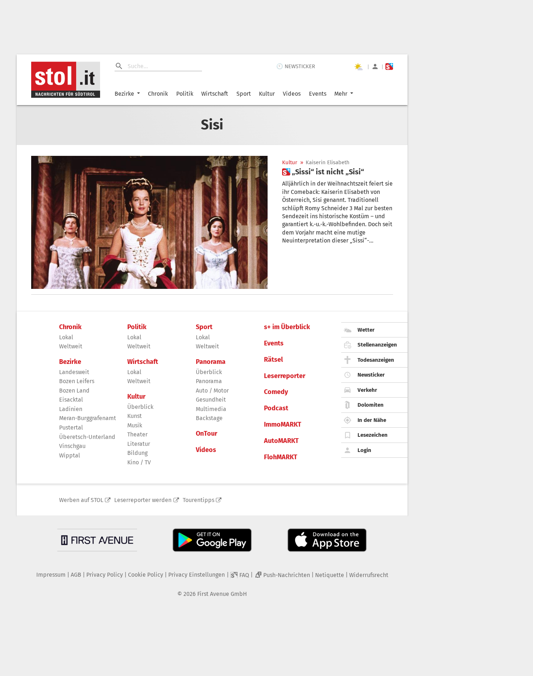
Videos (292, 93)
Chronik (158, 93)
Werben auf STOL (81, 500)
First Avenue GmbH (222, 593)
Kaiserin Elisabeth (328, 162)
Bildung (137, 452)
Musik (134, 425)
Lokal (66, 337)
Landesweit (74, 372)
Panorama (211, 362)
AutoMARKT (281, 441)
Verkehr (367, 390)
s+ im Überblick (287, 327)
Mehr (340, 93)
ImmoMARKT (282, 424)
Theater (137, 434)
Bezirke (124, 93)
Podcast (276, 408)
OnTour (206, 433)
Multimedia (211, 409)
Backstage (209, 418)
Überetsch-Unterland (87, 437)
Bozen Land (74, 390)
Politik (184, 93)
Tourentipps (198, 500)
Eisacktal (71, 399)
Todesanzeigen (376, 360)
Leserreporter (284, 376)
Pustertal (71, 427)
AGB (76, 574)
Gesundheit (211, 399)
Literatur (138, 443)
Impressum (51, 574)
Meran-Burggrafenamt (87, 418)
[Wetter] (358, 66)
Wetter (366, 330)
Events (317, 93)
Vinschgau (72, 446)
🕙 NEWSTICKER (295, 66)
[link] (323, 171)
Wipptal (69, 455)
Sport (243, 93)
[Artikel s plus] (149, 222)
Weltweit (70, 346)
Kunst (134, 415)
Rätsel (273, 360)
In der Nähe (372, 420)
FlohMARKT (280, 457)
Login (364, 450)
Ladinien (70, 409)
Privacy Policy (104, 574)
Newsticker (371, 375)
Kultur (267, 93)
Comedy (276, 392)
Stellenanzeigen (377, 344)
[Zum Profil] (375, 66)
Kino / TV (139, 462)
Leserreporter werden (143, 500)
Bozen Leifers (76, 381)
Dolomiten (371, 405)
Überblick (140, 406)
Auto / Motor (212, 390)
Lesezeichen (373, 435)
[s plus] (389, 66)
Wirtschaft (214, 93)
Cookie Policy (145, 574)
